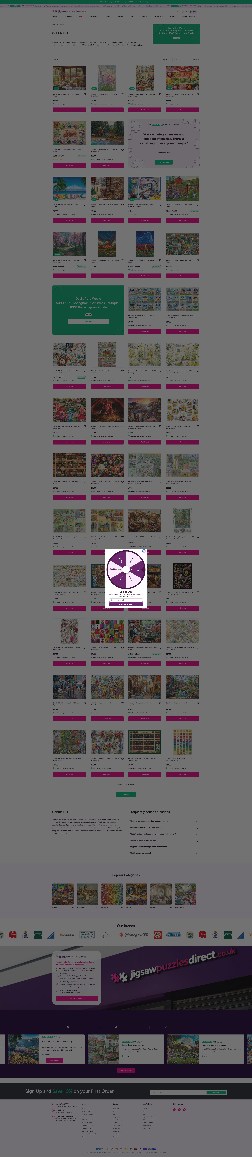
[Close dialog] (144, 551)
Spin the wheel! (126, 604)
